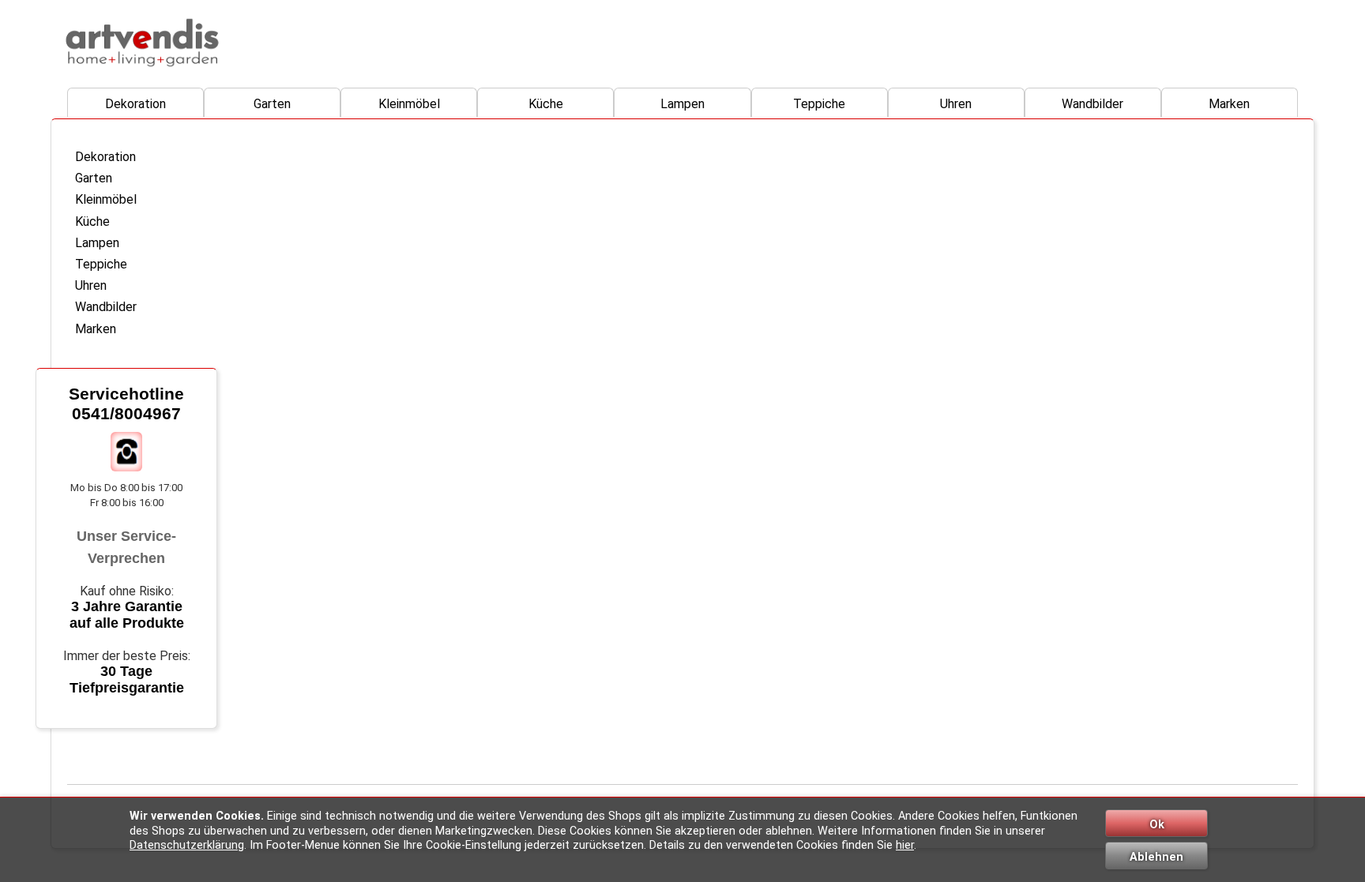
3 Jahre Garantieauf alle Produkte (127, 615)
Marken (1229, 103)
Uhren (956, 103)
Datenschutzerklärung (187, 845)
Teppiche (819, 103)
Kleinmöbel (409, 103)
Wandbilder (1092, 103)
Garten (272, 103)
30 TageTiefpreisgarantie (127, 679)
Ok (1156, 824)
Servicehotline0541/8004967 (126, 403)
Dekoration (135, 103)
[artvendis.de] (141, 43)
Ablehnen (1156, 857)
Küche (545, 103)
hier (905, 845)
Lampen (682, 103)
